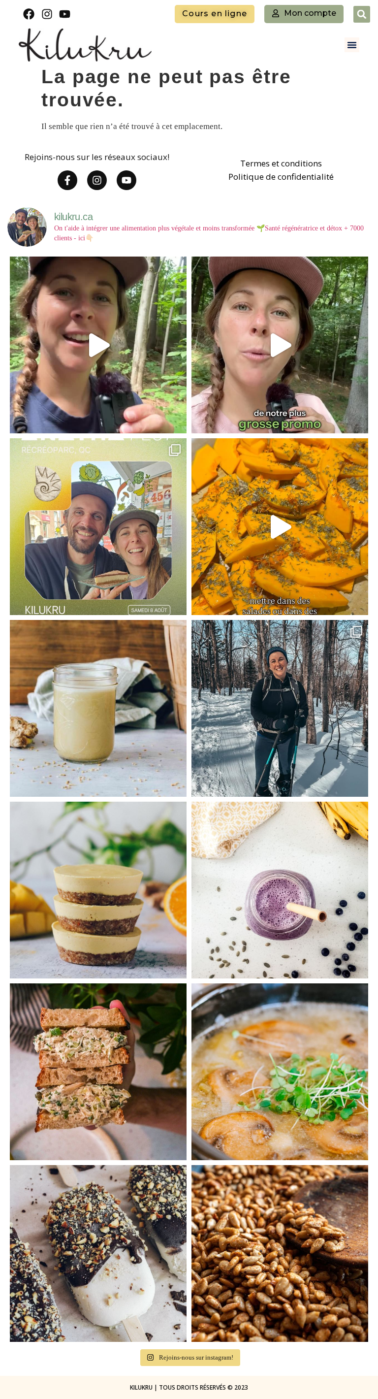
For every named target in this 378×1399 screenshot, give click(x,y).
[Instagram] (47, 14)
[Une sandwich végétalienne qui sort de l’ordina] (98, 1071)
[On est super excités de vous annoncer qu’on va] (98, 526)
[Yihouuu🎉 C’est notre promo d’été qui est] (98, 345)
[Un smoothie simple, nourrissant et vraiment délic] (279, 890)
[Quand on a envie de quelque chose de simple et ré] (279, 1071)
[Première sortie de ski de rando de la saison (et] (279, 708)
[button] (361, 14)
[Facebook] (29, 14)
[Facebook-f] (67, 180)
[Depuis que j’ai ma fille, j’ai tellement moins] (279, 526)
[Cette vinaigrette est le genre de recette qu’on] (98, 708)
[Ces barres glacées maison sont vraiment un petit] (98, 1253)
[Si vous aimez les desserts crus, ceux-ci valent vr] (98, 890)
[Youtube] (65, 14)
